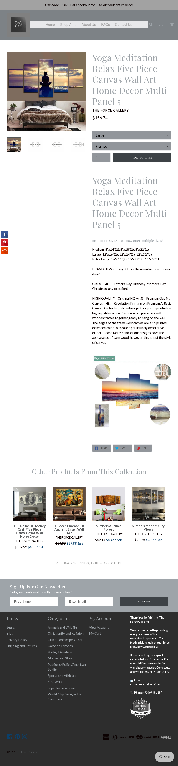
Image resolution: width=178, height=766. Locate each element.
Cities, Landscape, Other (65, 640)
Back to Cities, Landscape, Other (92, 563)
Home (50, 24)
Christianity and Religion (66, 633)
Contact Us (123, 24)
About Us (89, 24)
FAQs (105, 24)
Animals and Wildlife (62, 627)
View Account (99, 627)
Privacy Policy (17, 640)
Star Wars (55, 682)
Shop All (69, 24)
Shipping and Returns (22, 646)
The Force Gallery (26, 752)
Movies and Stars (60, 658)
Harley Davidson (60, 652)
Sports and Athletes (62, 676)
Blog (10, 633)
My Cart (95, 633)
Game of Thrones (60, 646)
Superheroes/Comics (63, 688)
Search (11, 627)
